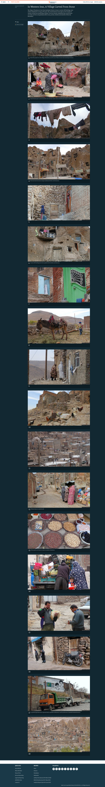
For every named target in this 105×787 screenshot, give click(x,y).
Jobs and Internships (19, 775)
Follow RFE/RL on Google (88, 2)
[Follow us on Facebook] (68, 769)
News (35, 768)
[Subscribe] (77, 769)
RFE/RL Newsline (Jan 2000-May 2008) (42, 780)
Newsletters (36, 773)
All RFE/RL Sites (18, 780)
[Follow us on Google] (62, 769)
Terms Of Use (18, 773)
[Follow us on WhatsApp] (74, 769)
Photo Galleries (15, 2)
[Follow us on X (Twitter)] (65, 769)
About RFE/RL (18, 768)
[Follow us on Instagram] (59, 769)
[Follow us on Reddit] (56, 769)
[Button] (17, 22)
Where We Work (18, 770)
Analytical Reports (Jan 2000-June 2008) (42, 782)
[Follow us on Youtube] (53, 769)
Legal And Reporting (19, 777)
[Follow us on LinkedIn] (71, 769)
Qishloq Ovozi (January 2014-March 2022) (42, 777)
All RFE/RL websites (98, 2)
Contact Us (17, 782)
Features (35, 770)
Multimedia (36, 775)
